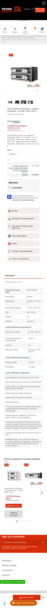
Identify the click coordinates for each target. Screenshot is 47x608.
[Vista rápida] (15, 486)
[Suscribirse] (43, 542)
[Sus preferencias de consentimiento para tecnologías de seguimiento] (4, 603)
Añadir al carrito (28, 597)
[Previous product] (43, 39)
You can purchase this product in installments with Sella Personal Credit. (25, 198)
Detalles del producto (13, 282)
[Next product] (44, 39)
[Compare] (12, 486)
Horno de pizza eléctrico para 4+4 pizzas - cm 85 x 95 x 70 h (13, 490)
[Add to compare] (43, 597)
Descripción (10, 276)
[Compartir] (8, 160)
